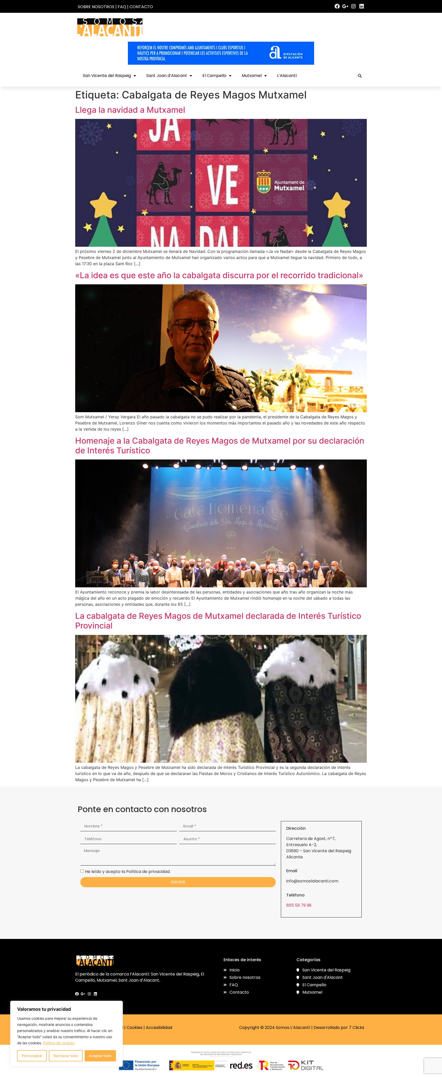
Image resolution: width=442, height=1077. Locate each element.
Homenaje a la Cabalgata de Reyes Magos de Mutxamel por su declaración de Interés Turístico (219, 445)
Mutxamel (252, 75)
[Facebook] (337, 6)
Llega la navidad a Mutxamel (130, 110)
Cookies (134, 1027)
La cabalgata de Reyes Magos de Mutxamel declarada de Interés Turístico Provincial (218, 621)
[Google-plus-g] (345, 6)
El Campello (214, 75)
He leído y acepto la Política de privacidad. (127, 871)
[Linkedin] (361, 6)
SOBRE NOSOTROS (96, 7)
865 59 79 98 (299, 905)
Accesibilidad (159, 1027)
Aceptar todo (100, 1055)
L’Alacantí (287, 75)
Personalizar (32, 1055)
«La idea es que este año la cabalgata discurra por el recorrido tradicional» (219, 275)
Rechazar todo (65, 1055)
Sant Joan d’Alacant (166, 75)
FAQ (122, 7)
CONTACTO (141, 7)
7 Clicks (356, 1027)
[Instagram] (353, 6)
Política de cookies (58, 1043)
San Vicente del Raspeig (107, 75)
